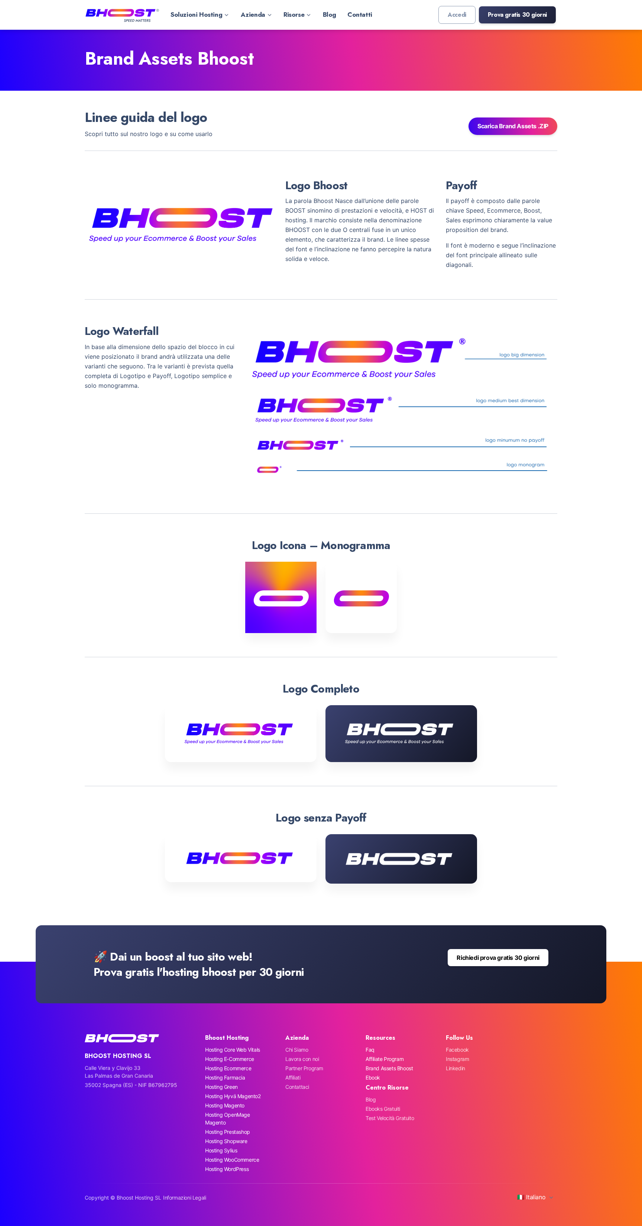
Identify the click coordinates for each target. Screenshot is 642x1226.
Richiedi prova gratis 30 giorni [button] (498, 957)
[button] (517, 14)
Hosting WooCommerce (232, 1159)
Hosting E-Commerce (229, 1059)
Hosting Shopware (226, 1141)
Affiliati (292, 1077)
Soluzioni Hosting (196, 14)
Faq (370, 1049)
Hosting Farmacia (225, 1077)
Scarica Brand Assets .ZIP (512, 126)
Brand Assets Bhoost (389, 1068)
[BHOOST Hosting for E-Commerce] (122, 14)
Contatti (359, 14)
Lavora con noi (302, 1059)
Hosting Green (221, 1087)
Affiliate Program (384, 1059)
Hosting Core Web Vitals (232, 1049)
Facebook (457, 1049)
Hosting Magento (224, 1105)
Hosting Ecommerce (228, 1068)
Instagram (457, 1059)
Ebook (373, 1077)
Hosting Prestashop (227, 1132)
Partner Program (304, 1068)
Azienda (253, 14)
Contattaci (297, 1087)
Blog (329, 14)
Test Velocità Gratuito (390, 1118)
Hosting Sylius (221, 1150)
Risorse (293, 14)
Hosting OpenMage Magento (227, 1119)
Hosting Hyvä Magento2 (233, 1096)
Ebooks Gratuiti (383, 1109)
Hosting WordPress (227, 1169)
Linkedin (455, 1068)
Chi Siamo (296, 1049)
